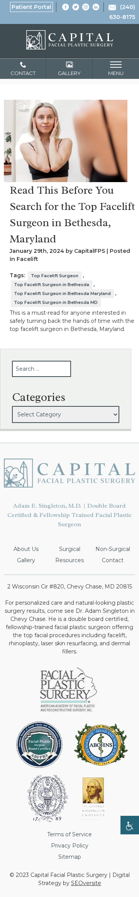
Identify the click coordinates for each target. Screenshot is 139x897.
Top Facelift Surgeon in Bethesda (51, 284)
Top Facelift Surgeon (54, 275)
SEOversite (86, 883)
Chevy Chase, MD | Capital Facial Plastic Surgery (69, 39)
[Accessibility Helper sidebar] (129, 825)
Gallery (26, 560)
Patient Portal (31, 6)
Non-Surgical (112, 549)
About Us (26, 549)
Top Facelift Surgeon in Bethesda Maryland (62, 293)
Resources (69, 560)
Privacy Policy (69, 845)
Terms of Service (69, 834)
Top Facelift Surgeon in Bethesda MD (56, 302)
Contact (113, 560)
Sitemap (69, 856)
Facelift (27, 259)
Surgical (69, 549)
